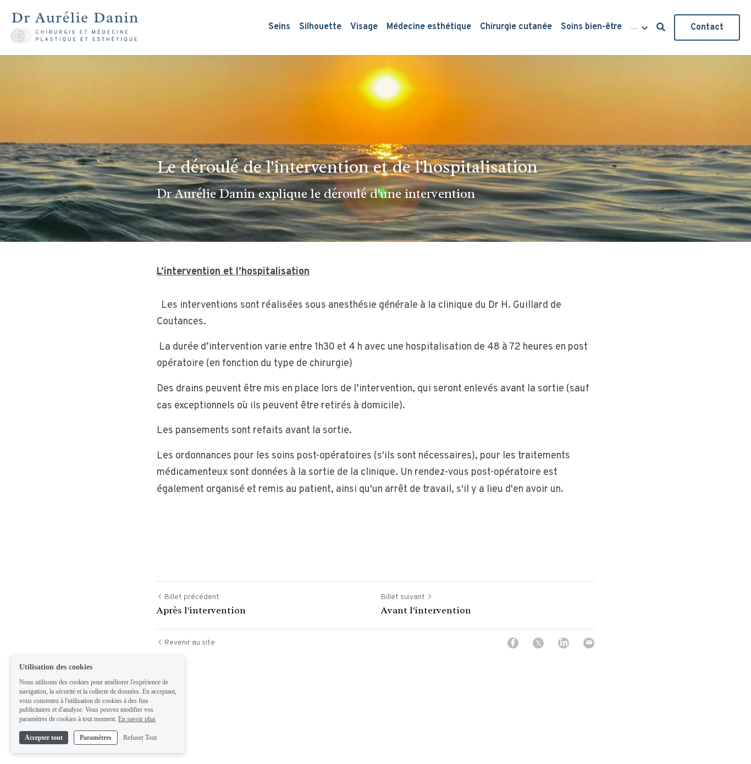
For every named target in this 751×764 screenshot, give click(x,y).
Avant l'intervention (426, 610)
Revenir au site (189, 642)
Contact (707, 27)
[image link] (74, 26)
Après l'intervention (201, 610)
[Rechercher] (660, 27)
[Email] (588, 643)
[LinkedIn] (563, 643)
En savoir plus (137, 719)
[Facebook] (512, 643)
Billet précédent (191, 597)
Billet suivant (403, 597)
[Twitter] (538, 643)
